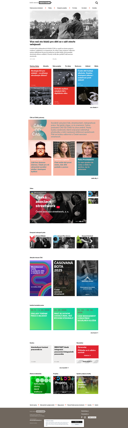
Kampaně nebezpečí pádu (37, 232)
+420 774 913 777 (33, 419)
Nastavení (76, 424)
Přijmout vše (77, 421)
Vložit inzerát (87, 361)
